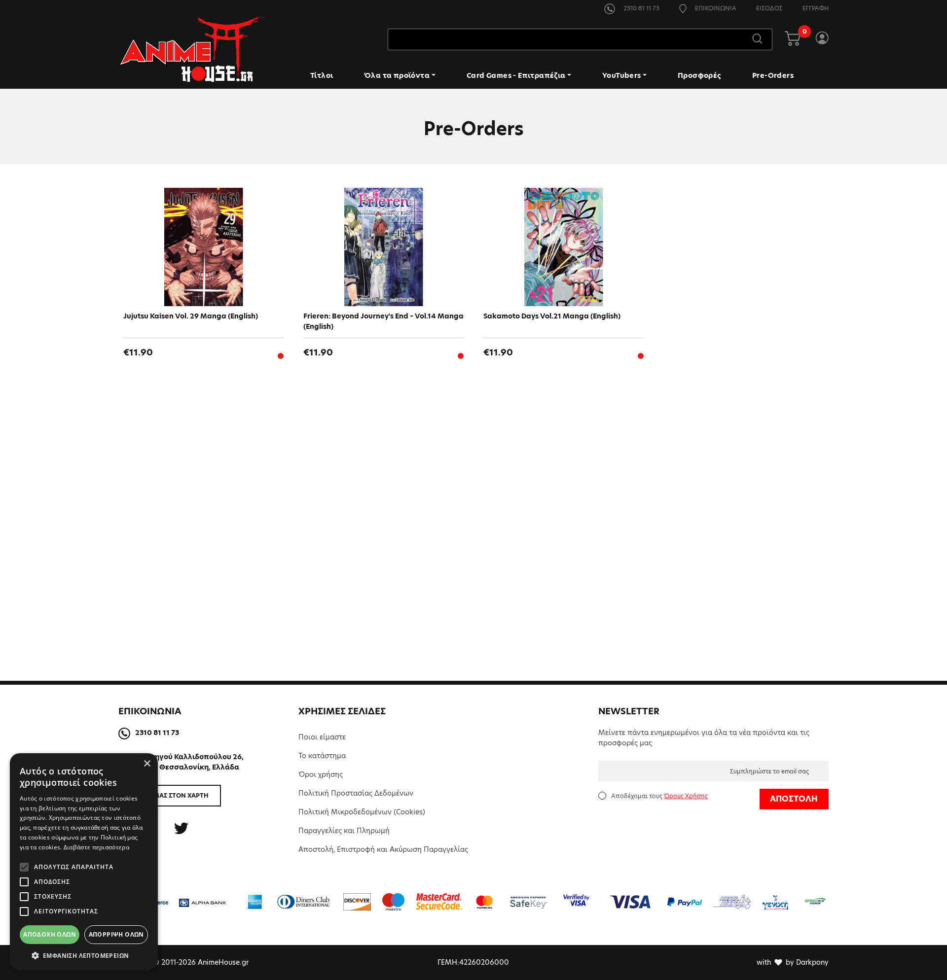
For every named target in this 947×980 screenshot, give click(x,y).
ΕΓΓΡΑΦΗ (815, 8)
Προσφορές (699, 75)
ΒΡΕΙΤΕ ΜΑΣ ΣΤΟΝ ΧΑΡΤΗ (170, 795)
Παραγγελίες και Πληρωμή (344, 831)
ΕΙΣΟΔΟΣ (769, 8)
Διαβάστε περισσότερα (96, 847)
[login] (822, 39)
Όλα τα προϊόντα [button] (397, 75)
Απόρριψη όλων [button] (116, 934)
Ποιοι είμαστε (322, 737)
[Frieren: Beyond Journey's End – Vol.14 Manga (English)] (383, 247)
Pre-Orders (773, 75)
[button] (84, 955)
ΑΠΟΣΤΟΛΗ (794, 799)
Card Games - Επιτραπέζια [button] (516, 75)
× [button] (146, 764)
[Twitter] (181, 828)
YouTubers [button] (621, 75)
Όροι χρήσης (320, 774)
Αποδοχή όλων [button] (49, 934)
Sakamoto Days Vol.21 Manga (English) (551, 316)
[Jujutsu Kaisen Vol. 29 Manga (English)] (203, 247)
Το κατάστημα (322, 756)
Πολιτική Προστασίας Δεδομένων (355, 793)
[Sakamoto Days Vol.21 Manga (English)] (563, 247)
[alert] (84, 861)
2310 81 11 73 (640, 8)
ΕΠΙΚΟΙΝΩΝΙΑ (714, 8)
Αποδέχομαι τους (659, 796)
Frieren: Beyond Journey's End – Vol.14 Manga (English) (383, 321)
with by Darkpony (793, 962)
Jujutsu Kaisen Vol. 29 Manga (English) (190, 316)
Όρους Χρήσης (686, 796)
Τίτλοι (321, 75)
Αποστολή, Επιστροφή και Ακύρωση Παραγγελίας (383, 849)
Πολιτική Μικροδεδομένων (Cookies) (361, 812)
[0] (793, 39)
